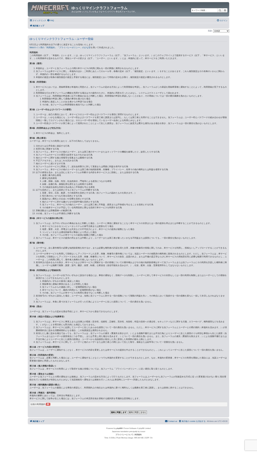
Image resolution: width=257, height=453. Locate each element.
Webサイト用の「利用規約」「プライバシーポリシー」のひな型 (60, 47)
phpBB (119, 428)
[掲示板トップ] (50, 9)
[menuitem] (50, 20)
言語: (210, 31)
